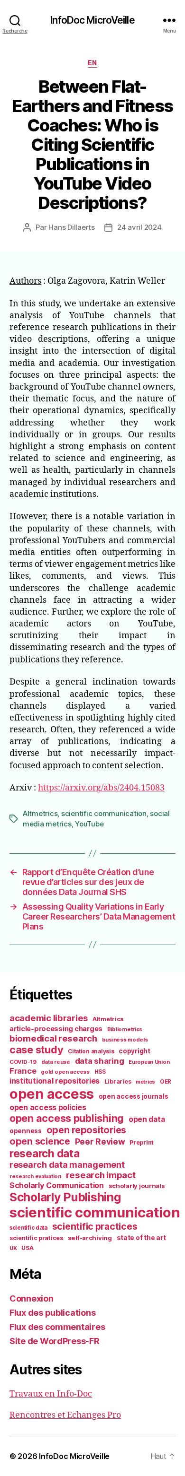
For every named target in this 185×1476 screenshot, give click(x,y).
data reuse (55, 1062)
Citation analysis (91, 1051)
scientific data (28, 1227)
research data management (67, 1165)
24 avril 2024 (139, 227)
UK (13, 1248)
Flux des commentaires (57, 1327)
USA (27, 1248)
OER (165, 1081)
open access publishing (66, 1118)
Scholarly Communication (56, 1185)
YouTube (89, 823)
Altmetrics (40, 813)
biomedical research (53, 1038)
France (22, 1071)
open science (39, 1141)
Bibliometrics (125, 1029)
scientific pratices (36, 1238)
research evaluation (35, 1176)
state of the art (141, 1238)
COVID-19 (23, 1062)
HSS (100, 1071)
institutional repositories (54, 1080)
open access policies (47, 1107)
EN (92, 63)
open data (147, 1119)
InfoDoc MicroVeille (92, 20)
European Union (149, 1062)
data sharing (99, 1061)
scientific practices (95, 1226)
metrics (145, 1082)
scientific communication (104, 813)
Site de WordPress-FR (54, 1341)
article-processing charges (55, 1029)
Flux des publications (52, 1313)
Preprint (142, 1142)
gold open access (65, 1071)
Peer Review (100, 1141)
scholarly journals (137, 1185)
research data (44, 1153)
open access (51, 1093)
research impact (101, 1175)
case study (36, 1049)
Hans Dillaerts (71, 227)
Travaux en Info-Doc (50, 1394)
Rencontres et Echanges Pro (65, 1415)
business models (125, 1039)
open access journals (133, 1096)
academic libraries (48, 1018)
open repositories (86, 1130)
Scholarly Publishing (65, 1197)
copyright (134, 1051)
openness (25, 1131)
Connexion (31, 1298)
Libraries (117, 1081)
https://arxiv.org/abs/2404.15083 (101, 787)
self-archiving (90, 1238)
